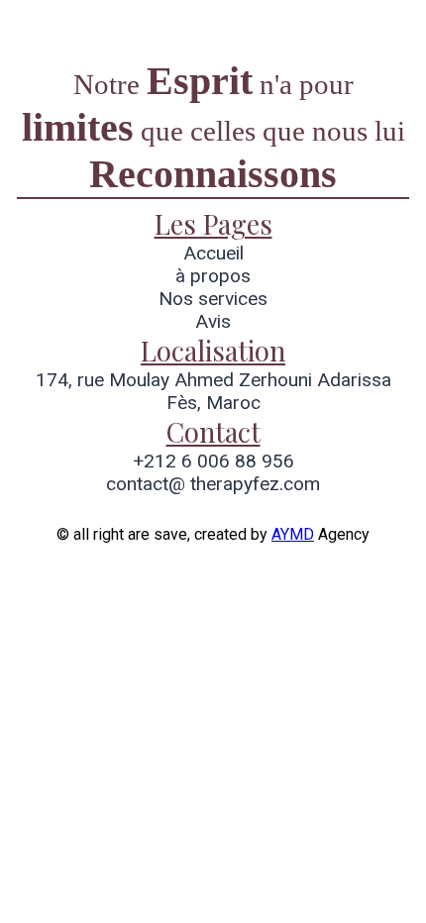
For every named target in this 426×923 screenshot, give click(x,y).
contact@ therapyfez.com (213, 483)
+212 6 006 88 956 (213, 461)
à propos (213, 275)
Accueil (213, 253)
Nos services (213, 298)
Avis (213, 321)
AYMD (292, 534)
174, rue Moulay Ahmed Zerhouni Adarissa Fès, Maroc (213, 391)
